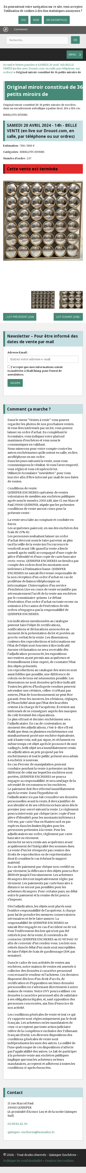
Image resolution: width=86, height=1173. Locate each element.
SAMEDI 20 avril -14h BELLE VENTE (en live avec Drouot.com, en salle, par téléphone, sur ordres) (41, 68)
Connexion (21, 29)
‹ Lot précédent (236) (20, 317)
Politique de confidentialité (22, 1161)
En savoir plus (57, 20)
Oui (23, 20)
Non (36, 20)
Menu (72, 54)
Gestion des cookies (59, 1161)
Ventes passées (25, 64)
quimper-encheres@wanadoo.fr (31, 1132)
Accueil (7, 64)
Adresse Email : (18, 352)
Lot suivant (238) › (68, 317)
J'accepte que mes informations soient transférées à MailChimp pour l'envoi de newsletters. (35, 370)
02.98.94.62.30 (17, 1124)
